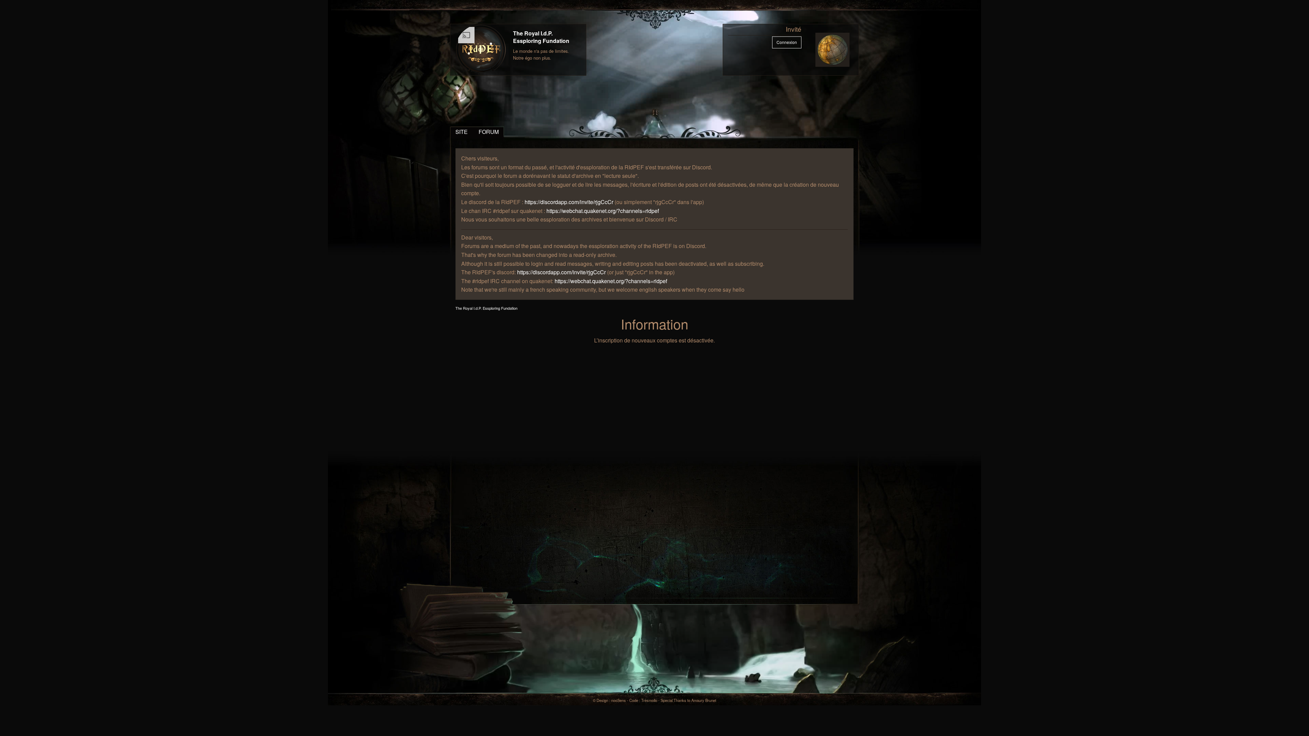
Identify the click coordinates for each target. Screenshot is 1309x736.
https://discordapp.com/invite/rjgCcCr (569, 202)
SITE (461, 132)
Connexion (787, 42)
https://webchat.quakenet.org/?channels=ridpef (602, 211)
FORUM (489, 132)
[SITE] (481, 49)
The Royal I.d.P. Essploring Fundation (541, 37)
